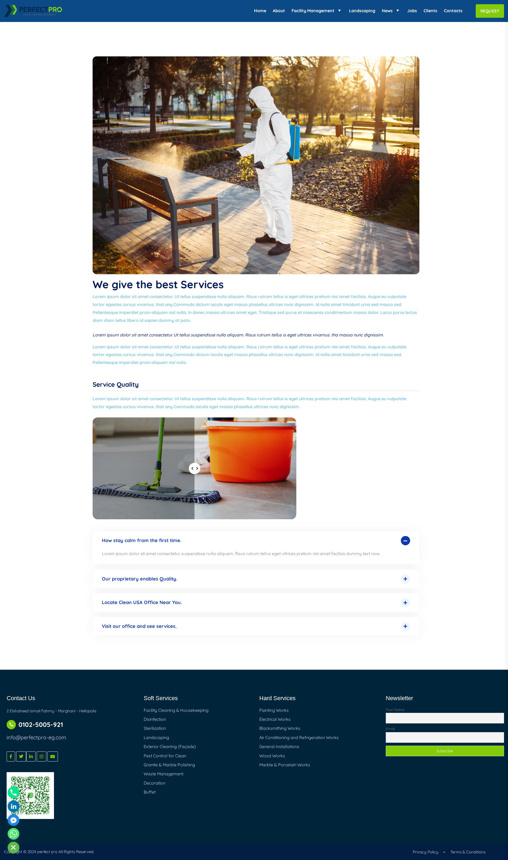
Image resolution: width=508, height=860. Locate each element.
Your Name (395, 709)
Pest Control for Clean (165, 755)
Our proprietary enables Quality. (139, 579)
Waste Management (163, 773)
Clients (430, 10)
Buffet (150, 792)
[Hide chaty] (13, 847)
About (279, 10)
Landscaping (362, 10)
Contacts (453, 10)
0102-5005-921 (41, 724)
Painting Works (274, 710)
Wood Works (272, 755)
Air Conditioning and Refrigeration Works (299, 737)
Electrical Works (275, 719)
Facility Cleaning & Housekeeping (176, 710)
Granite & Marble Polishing (169, 764)
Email (390, 728)
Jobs (412, 10)
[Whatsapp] (13, 834)
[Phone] (13, 792)
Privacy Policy (425, 851)
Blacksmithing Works (279, 728)
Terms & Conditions (468, 851)
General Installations (279, 746)
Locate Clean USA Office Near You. (142, 602)
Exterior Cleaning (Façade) (170, 746)
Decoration (154, 783)
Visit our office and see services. (139, 626)
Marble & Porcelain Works (284, 764)
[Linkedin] (13, 806)
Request (490, 10)
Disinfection (155, 719)
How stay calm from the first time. (141, 540)
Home (260, 10)
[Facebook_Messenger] (13, 820)
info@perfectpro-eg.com (36, 737)
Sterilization (155, 728)
